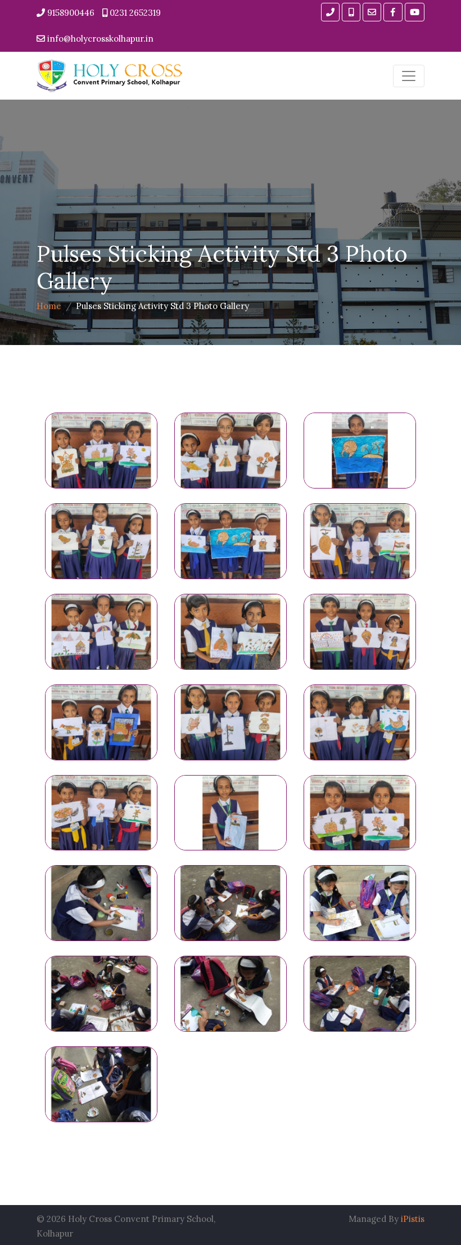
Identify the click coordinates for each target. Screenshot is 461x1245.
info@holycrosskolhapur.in (99, 38)
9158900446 (69, 12)
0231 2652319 (134, 12)
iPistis (412, 1218)
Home (49, 306)
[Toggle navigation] (408, 76)
